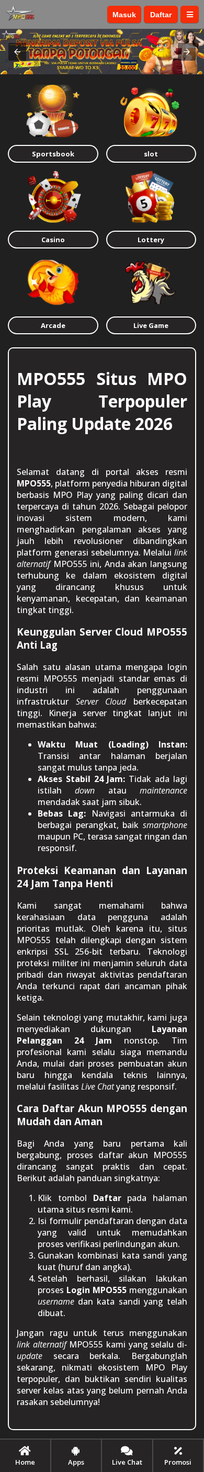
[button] (17, 52)
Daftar (161, 14)
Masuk (124, 14)
